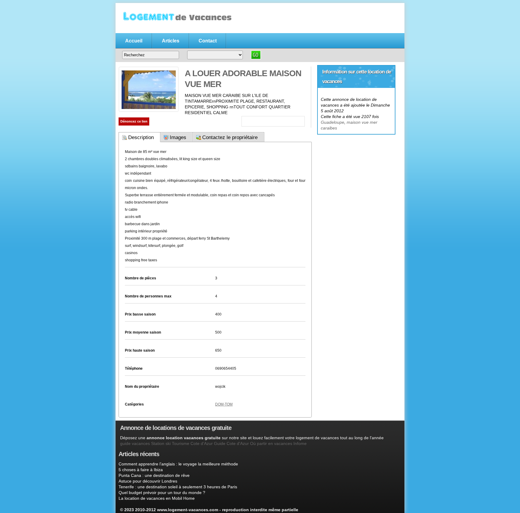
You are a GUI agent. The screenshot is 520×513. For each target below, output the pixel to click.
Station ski (161, 443)
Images (178, 137)
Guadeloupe (332, 122)
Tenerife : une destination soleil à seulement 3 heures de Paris (178, 486)
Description (141, 137)
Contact (208, 40)
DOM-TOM (224, 404)
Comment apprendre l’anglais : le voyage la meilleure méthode (178, 464)
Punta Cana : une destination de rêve (154, 475)
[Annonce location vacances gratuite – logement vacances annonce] (176, 29)
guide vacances (135, 443)
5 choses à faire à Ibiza (141, 469)
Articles (170, 40)
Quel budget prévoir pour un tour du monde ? (162, 492)
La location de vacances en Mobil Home (157, 498)
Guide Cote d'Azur (231, 443)
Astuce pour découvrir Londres (148, 481)
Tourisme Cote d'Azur (192, 443)
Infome (300, 443)
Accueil (133, 40)
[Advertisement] (356, 172)
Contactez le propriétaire (230, 137)
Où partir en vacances (271, 443)
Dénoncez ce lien (133, 121)
